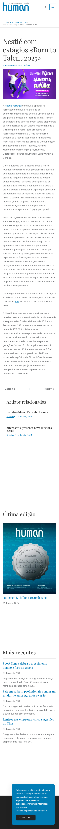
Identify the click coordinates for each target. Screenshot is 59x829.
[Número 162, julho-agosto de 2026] (29, 558)
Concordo (26, 817)
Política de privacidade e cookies (31, 810)
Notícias (26, 65)
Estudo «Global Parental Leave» (27, 412)
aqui (17, 301)
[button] (45, 7)
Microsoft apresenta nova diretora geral (29, 429)
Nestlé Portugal (13, 105)
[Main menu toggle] (52, 7)
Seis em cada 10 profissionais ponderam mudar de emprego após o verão (29, 693)
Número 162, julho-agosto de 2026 (25, 597)
